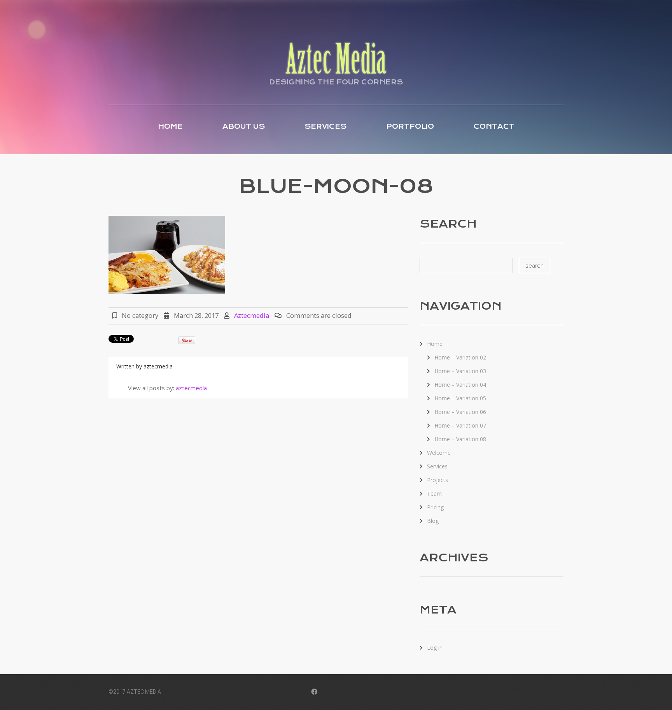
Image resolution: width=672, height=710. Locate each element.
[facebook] (314, 692)
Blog (433, 520)
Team (434, 493)
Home (170, 126)
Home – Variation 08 (460, 439)
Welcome (439, 452)
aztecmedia (251, 315)
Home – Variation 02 (460, 357)
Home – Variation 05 (460, 398)
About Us (243, 126)
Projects (437, 480)
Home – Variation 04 (460, 384)
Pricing (435, 507)
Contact (494, 126)
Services (325, 126)
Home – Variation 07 (460, 425)
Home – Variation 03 (460, 371)
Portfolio (410, 126)
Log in (435, 647)
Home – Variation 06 (460, 411)
